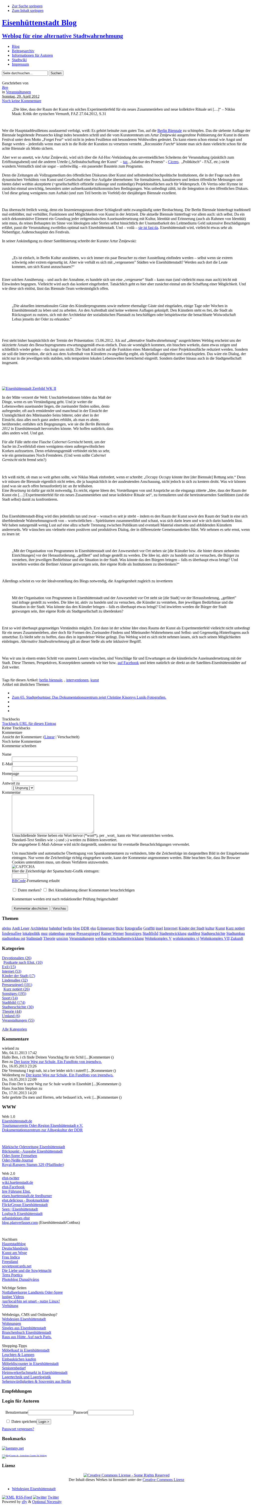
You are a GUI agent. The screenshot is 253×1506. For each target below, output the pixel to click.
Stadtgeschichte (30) (18, 1007)
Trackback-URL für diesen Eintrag (29, 723)
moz (44, 933)
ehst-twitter (10, 1178)
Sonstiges (133, 933)
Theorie (49, 938)
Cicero (173, 162)
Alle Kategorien (14, 1029)
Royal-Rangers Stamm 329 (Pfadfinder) (33, 1164)
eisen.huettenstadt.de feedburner (27, 1196)
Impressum (20, 64)
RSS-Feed (24, 1497)
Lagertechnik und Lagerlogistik (26, 1377)
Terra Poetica (12, 1275)
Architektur (39, 928)
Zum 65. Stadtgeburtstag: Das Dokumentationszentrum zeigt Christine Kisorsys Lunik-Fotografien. (89, 697)
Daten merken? (30, 890)
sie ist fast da (148, 227)
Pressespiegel (88, 933)
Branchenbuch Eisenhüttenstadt (26, 1332)
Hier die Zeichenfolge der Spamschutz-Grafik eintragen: (55, 871)
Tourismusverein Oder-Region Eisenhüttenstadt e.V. (42, 1125)
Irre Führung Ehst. (16, 1191)
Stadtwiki (19, 60)
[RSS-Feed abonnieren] (8, 1497)
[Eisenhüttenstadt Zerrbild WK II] (29, 388)
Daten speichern (23, 1421)
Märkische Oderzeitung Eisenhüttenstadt (33, 1147)
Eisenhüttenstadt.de (17, 1121)
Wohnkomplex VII (215, 938)
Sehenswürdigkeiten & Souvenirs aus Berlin (36, 1381)
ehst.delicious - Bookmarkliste (25, 1200)
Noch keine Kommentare (21, 101)
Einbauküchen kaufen (19, 1359)
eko (93, 928)
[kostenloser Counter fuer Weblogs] (24, 1455)
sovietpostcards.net (16, 1266)
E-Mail (7, 764)
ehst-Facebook (13, 1187)
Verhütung (10, 1306)
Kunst (220, 928)
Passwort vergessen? (18, 1429)
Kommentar (11, 792)
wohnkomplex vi (186, 938)
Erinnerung (106, 928)
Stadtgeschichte (213, 933)
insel (159, 928)
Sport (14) (10, 998)
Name (6, 754)
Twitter (53, 1497)
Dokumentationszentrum (21, 1130)
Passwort (81, 1412)
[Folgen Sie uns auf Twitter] (40, 1497)
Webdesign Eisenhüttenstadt (24, 1319)
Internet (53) (11, 971)
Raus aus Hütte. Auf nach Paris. (27, 1337)
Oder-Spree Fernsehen (19, 1156)
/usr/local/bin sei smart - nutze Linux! (31, 1301)
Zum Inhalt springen (27, 10)
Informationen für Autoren (32, 55)
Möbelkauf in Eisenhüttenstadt (25, 1350)
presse (70, 933)
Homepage (10, 773)
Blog (16, 46)
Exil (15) (9, 967)
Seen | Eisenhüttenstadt (20, 1209)
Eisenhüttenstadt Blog (39, 22)
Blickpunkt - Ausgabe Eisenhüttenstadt (32, 1151)
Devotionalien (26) (16, 958)
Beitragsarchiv (23, 51)
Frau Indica (11, 1257)
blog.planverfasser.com (20, 1222)
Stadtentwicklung (173, 933)
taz (125, 162)
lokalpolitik (31, 933)
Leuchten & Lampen (18, 1355)
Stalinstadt (34, 938)
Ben (5, 87)
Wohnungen (11, 1323)
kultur (209, 928)
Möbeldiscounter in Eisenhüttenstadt (30, 1363)
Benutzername (16, 1412)
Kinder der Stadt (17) (18, 976)
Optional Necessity (47, 1502)
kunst (94, 680)
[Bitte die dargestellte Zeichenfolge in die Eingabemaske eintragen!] (23, 866)
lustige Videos (13, 1297)
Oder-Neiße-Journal (17, 1160)
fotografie (133, 928)
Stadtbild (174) (13, 1002)
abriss (6, 928)
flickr (120, 928)
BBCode (19, 881)
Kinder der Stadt (191, 928)
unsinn (62, 938)
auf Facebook (128, 663)
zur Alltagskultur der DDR (61, 1130)
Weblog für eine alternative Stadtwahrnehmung (62, 36)
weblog (101, 938)
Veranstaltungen (18, 92)
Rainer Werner (112, 933)
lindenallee (11, 933)
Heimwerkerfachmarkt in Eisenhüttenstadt (34, 1372)
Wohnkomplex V (158, 938)
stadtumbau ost (13, 938)
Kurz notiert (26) (16, 989)
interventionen (77, 680)
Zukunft (237, 938)
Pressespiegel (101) (17, 985)
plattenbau (57, 933)
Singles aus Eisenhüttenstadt (24, 1328)
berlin (67, 928)
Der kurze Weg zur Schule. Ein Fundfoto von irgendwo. (58, 1062)
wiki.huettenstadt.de (17, 1182)
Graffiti (149, 928)
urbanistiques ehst (16, 1218)
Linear (49, 737)
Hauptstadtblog (14, 1244)
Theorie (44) (11, 1011)
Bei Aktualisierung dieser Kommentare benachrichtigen (91, 890)
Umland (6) (11, 1016)
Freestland (10, 1261)
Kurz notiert (235, 928)
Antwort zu (11, 783)
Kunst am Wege (14, 1253)
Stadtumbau (235, 933)
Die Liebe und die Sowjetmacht (26, 1270)
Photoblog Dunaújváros (20, 1279)
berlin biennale (50, 680)
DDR (85, 928)
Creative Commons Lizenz (163, 1480)
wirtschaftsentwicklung (126, 938)
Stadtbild (150, 933)
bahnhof (55, 928)
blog (76, 928)
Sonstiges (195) (14, 993)
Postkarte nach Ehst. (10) (22, 962)
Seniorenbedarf (14, 1368)
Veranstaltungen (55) (18, 1020)
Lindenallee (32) (15, 980)
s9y (24, 1502)
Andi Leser (20, 928)
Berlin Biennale (169, 130)
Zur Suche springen (27, 6)
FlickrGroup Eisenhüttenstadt (25, 1205)
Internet (171, 928)
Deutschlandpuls (15, 1248)
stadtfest (194, 933)
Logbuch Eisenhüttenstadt (22, 1213)
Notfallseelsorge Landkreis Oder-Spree (32, 1292)
